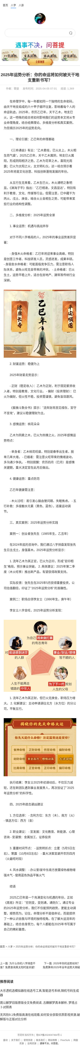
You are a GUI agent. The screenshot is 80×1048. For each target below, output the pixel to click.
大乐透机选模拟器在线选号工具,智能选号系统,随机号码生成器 (39, 993)
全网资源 (31, 1043)
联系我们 (40, 1040)
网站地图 (52, 1040)
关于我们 (15, 1040)
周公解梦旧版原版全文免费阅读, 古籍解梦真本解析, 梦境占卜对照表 (38, 1005)
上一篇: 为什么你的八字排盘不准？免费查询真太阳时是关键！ (18, 965)
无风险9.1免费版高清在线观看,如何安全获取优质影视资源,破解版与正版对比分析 (40, 1017)
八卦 (21, 5)
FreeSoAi (65, 1040)
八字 (13, 5)
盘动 (5, 1040)
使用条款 (28, 1040)
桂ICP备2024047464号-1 (49, 1035)
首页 (5, 5)
